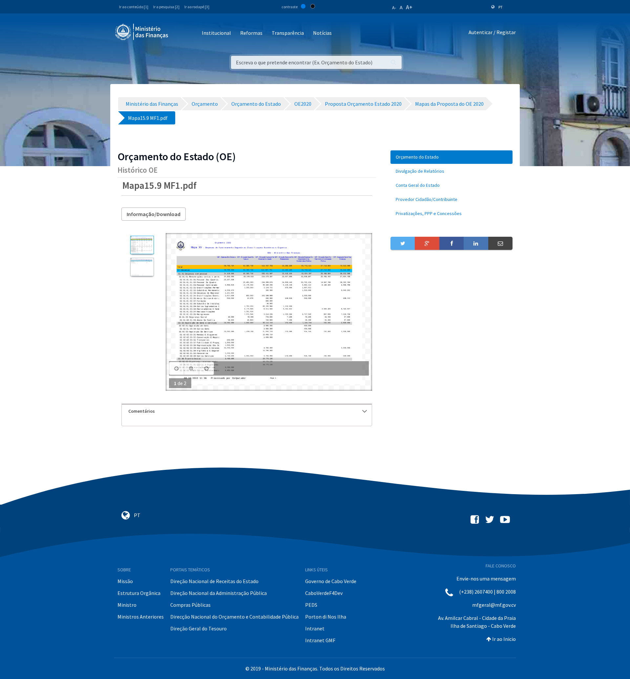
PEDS (311, 605)
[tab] (247, 411)
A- (394, 8)
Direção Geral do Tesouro (198, 628)
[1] (142, 245)
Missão (125, 581)
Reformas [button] (251, 33)
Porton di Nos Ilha (325, 616)
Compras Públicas (190, 605)
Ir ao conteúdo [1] (133, 6)
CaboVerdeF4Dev (324, 593)
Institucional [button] (216, 33)
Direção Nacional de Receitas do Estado (214, 581)
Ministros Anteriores (140, 616)
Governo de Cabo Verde (330, 581)
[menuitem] (451, 157)
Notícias (322, 33)
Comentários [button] (141, 411)
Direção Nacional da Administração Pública (218, 593)
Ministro (126, 605)
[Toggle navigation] (178, 33)
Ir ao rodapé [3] (196, 6)
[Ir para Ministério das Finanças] (142, 32)
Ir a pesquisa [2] (166, 6)
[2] (142, 267)
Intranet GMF (320, 640)
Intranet (315, 628)
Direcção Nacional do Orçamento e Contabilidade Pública (234, 616)
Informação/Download (153, 214)
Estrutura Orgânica (138, 593)
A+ (409, 7)
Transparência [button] (288, 33)
